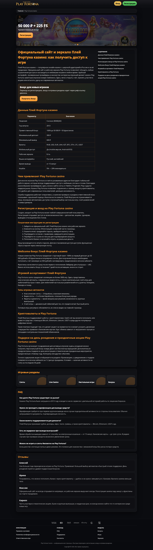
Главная (20, 11)
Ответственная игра (23, 538)
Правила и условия (23, 531)
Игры (99, 535)
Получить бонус (29, 99)
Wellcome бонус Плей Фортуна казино (111, 65)
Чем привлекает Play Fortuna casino (110, 58)
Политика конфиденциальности (27, 535)
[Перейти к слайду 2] (77, 44)
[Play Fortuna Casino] (27, 3)
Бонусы (100, 531)
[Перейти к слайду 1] (75, 44)
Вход (118, 3)
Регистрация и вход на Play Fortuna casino (113, 62)
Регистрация (129, 3)
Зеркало (100, 538)
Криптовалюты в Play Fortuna (108, 72)
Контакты (60, 538)
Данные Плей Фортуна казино (108, 55)
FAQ (58, 531)
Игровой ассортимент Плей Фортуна (111, 69)
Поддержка (61, 535)
